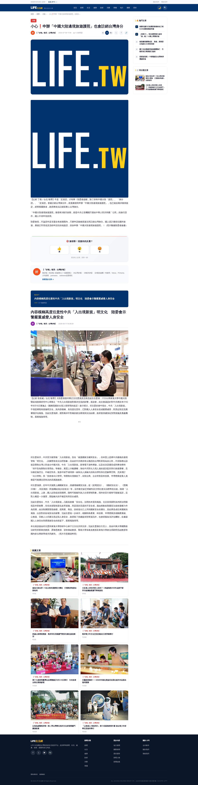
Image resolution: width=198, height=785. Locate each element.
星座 (135, 8)
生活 (88, 8)
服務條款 (42, 774)
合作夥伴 (146, 745)
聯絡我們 (164, 2)
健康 (95, 8)
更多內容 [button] (117, 740)
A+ (111, 33)
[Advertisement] (79, 439)
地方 (121, 8)
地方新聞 (117, 745)
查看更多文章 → (48, 279)
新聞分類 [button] (87, 740)
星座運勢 (117, 754)
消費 (108, 8)
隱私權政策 (34, 774)
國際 (128, 8)
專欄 (115, 8)
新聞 (81, 8)
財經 (101, 8)
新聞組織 (117, 762)
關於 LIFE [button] (146, 740)
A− (103, 33)
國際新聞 (117, 749)
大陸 (43, 14)
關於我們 (156, 2)
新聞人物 (117, 758)
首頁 (75, 8)
